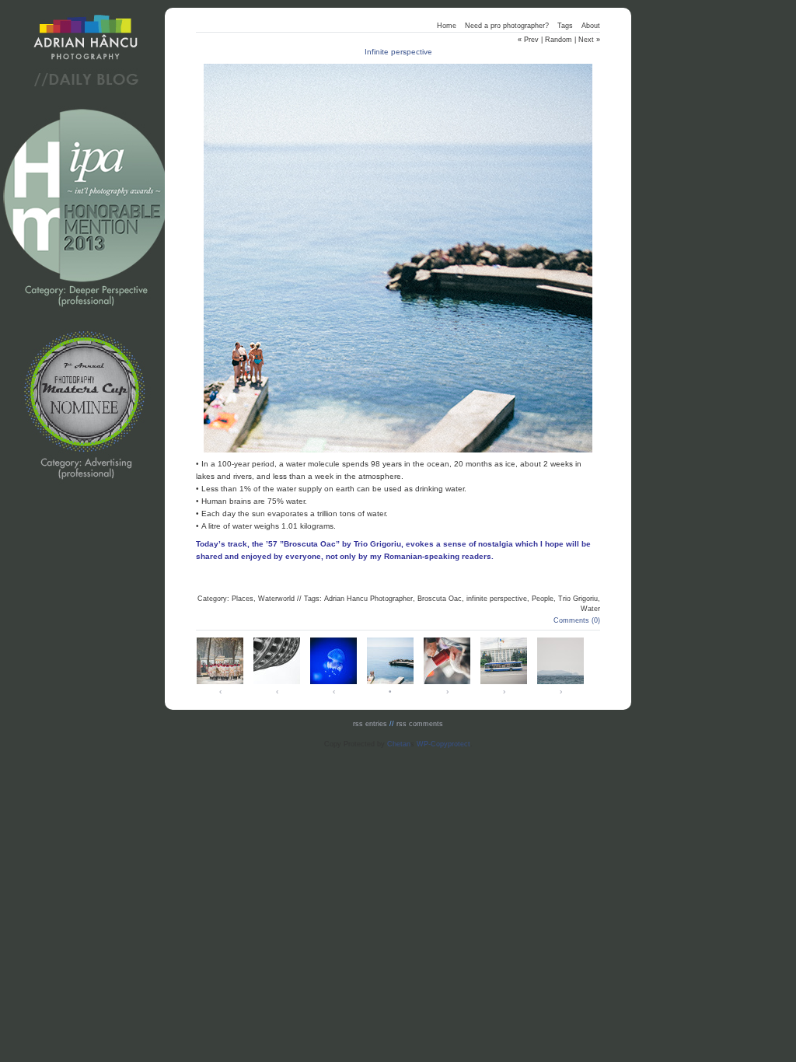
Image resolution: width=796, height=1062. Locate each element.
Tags (565, 26)
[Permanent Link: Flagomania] (504, 683)
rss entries (370, 724)
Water (590, 609)
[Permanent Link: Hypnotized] (333, 683)
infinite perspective (496, 599)
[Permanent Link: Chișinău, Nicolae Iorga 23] (220, 683)
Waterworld (276, 599)
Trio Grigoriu (578, 599)
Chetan (398, 744)
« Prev (528, 40)
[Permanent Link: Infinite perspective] (390, 683)
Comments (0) (576, 620)
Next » (589, 40)
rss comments (419, 724)
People (542, 599)
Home (446, 26)
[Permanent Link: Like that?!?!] (447, 683)
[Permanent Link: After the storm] (560, 683)
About (590, 26)
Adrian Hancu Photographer (368, 599)
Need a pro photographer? (507, 26)
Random (558, 40)
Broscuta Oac (439, 599)
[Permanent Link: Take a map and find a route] (277, 683)
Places (242, 599)
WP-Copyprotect (443, 744)
